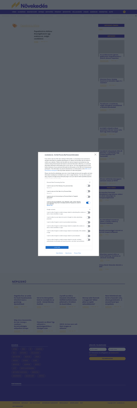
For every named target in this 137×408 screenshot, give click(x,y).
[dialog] (68, 204)
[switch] (88, 186)
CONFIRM (57, 247)
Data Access (68, 253)
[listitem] (68, 182)
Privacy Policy (77, 253)
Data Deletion (59, 253)
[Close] (95, 155)
